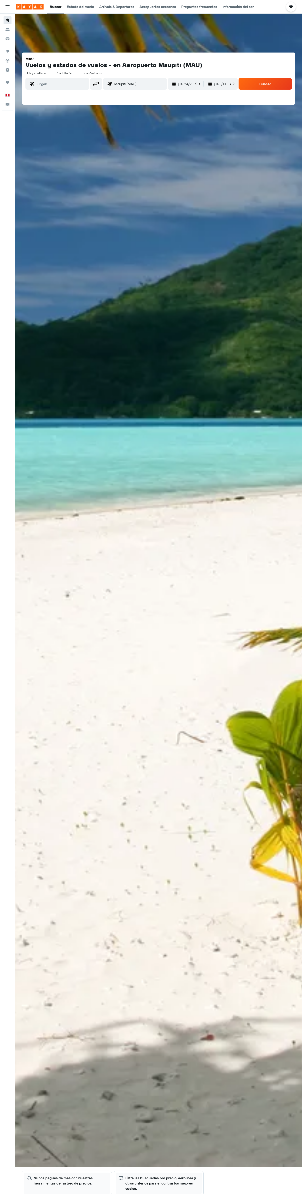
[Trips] (7, 82)
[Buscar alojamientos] (7, 29)
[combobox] (37, 73)
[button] (7, 7)
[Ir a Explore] (7, 51)
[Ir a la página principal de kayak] (30, 6)
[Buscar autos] (7, 38)
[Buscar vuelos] (7, 20)
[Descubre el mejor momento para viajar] (7, 70)
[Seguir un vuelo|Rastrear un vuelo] (7, 60)
